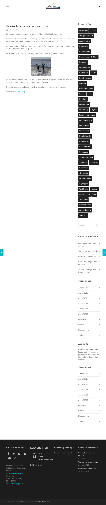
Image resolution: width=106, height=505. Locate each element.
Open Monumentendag (46, 458)
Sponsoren (83, 163)
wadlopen (94, 189)
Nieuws (81, 325)
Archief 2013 (83, 303)
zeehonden (83, 200)
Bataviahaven (84, 52)
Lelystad (94, 110)
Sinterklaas (83, 152)
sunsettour (94, 163)
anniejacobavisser (86, 36)
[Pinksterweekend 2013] (1, 252)
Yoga (94, 194)
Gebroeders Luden (86, 89)
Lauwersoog (83, 110)
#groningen (83, 30)
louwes (82, 115)
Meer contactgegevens (15, 484)
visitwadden (83, 173)
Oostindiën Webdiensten (42, 502)
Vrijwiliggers (83, 184)
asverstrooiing (84, 41)
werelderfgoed (84, 194)
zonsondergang (85, 210)
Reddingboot (84, 131)
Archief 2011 (83, 293)
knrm (90, 94)
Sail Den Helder (85, 147)
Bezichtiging (84, 57)
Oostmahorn (84, 126)
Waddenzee (83, 189)
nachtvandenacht (85, 120)
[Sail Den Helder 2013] (104, 252)
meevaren (91, 115)
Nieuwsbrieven (83, 330)
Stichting (81, 335)
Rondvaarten (84, 141)
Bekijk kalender (36, 465)
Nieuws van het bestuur (87, 256)
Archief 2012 (83, 298)
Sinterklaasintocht (86, 157)
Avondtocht (83, 46)
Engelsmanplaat (85, 78)
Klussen (82, 94)
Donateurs (83, 62)
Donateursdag (84, 67)
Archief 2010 (83, 288)
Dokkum (94, 57)
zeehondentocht (85, 205)
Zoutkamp (83, 215)
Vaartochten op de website (88, 251)
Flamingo (82, 83)
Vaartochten (83, 168)
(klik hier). (21, 92)
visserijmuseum (85, 178)
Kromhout (83, 99)
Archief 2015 (83, 314)
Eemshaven (83, 73)
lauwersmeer (84, 104)
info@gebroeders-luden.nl (15, 473)
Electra (93, 73)
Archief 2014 (83, 309)
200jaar (93, 30)
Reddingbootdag (85, 136)
